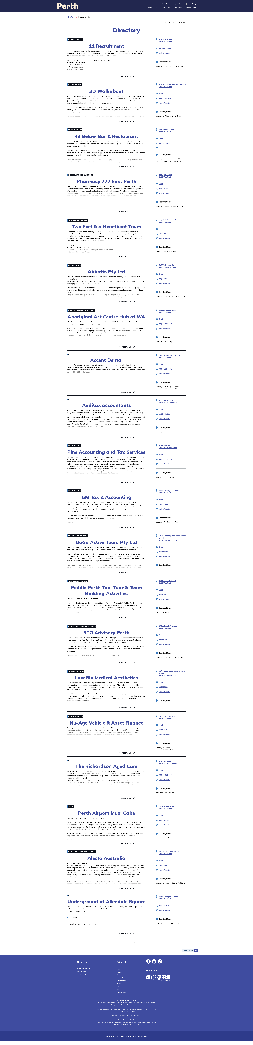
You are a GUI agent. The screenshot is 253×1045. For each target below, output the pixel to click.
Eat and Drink (121, 983)
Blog (174, 4)
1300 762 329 (164, 414)
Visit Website (164, 53)
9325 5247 (163, 188)
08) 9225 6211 (165, 48)
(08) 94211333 (165, 143)
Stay (194, 8)
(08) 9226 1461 (165, 369)
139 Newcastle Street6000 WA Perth (168, 311)
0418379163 (164, 820)
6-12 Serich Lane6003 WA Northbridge (168, 401)
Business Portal (121, 992)
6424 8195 (163, 730)
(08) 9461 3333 (81, 972)
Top (188, 950)
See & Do (158, 8)
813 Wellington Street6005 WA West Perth (168, 266)
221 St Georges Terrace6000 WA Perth (169, 491)
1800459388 (164, 233)
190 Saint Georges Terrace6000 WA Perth (170, 356)
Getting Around (177, 8)
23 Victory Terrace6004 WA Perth (167, 717)
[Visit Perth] (67, 8)
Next (134, 942)
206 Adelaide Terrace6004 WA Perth (168, 627)
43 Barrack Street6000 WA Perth (166, 130)
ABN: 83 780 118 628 (112, 1036)
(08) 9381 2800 (165, 775)
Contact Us (120, 978)
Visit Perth (71, 17)
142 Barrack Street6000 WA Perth (167, 807)
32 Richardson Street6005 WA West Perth (168, 762)
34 (131, 942)
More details (125, 76)
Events (150, 8)
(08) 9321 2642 (165, 279)
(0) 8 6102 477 (165, 98)
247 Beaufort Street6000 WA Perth (167, 582)
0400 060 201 (164, 905)
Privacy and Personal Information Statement (134, 1036)
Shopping (188, 8)
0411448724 (164, 594)
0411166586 (164, 551)
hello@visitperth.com (83, 975)
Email (161, 93)
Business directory (84, 17)
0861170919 (164, 639)
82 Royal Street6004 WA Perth (165, 40)
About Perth (166, 4)
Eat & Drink (166, 8)
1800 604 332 (164, 865)
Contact (182, 4)
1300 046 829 (164, 504)
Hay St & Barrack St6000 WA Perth (167, 221)
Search (190, 4)
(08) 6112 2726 (165, 459)
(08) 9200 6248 (165, 324)
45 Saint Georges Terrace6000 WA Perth (169, 852)
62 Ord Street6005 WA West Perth (168, 446)
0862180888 (164, 687)
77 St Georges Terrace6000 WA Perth (168, 897)
